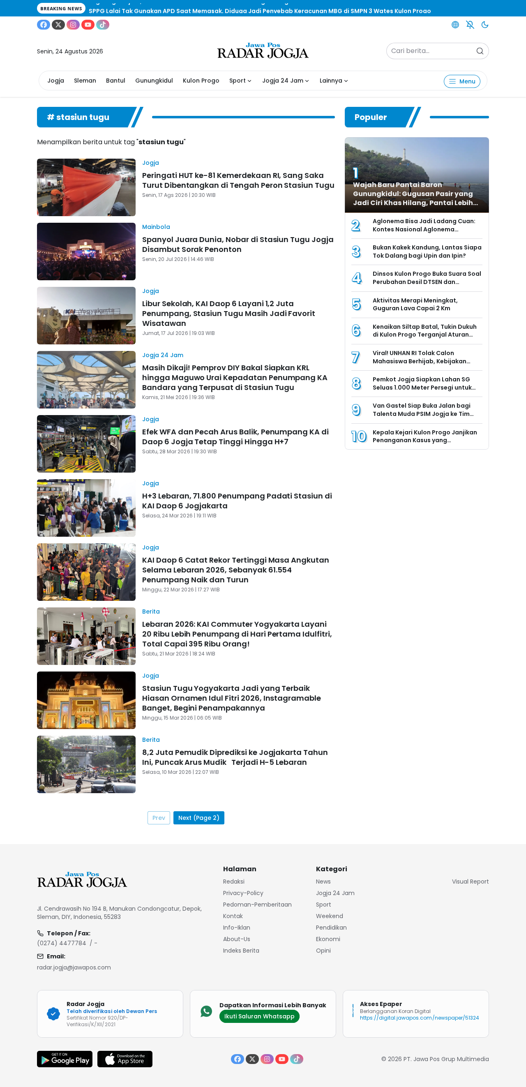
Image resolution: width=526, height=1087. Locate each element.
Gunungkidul (154, 80)
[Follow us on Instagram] (73, 25)
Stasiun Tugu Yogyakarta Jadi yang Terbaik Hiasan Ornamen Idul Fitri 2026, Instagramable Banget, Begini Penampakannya (231, 698)
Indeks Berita (241, 950)
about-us (236, 939)
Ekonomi (328, 939)
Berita (151, 611)
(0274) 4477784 (61, 943)
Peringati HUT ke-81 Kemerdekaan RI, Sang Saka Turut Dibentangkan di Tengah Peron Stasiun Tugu (238, 180)
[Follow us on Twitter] (58, 25)
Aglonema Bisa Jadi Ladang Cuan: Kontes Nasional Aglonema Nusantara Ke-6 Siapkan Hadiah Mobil (424, 233)
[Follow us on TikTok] (102, 25)
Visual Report (470, 881)
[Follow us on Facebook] (43, 25)
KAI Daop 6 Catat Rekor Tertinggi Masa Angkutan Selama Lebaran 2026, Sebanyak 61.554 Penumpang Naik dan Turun (235, 570)
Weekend (329, 916)
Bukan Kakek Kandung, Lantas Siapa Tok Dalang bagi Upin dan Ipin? (427, 251)
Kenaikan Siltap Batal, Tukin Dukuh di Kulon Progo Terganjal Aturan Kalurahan (425, 335)
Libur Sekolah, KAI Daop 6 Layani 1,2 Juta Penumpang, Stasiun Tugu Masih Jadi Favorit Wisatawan (228, 313)
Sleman (85, 80)
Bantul (115, 80)
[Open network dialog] (455, 24)
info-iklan (236, 927)
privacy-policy (243, 893)
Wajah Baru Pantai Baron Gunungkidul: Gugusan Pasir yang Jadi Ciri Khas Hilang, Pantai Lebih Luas (413, 198)
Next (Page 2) (198, 818)
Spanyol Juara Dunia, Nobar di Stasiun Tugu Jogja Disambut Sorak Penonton (238, 244)
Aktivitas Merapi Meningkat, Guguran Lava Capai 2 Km (415, 304)
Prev (158, 818)
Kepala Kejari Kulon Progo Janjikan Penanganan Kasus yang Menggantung (425, 440)
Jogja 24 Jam (282, 80)
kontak (233, 916)
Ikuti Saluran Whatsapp (259, 1016)
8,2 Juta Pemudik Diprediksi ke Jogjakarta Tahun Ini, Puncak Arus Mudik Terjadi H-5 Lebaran (235, 757)
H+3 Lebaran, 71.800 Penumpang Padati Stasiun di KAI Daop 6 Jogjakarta (237, 501)
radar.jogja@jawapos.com (74, 967)
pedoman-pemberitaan (257, 904)
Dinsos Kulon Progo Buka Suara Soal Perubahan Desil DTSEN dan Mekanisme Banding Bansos (427, 282)
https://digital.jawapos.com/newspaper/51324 (419, 1017)
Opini (323, 950)
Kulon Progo (201, 80)
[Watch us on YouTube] (88, 25)
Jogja (55, 80)
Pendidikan (331, 927)
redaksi (234, 881)
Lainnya (331, 80)
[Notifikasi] (470, 24)
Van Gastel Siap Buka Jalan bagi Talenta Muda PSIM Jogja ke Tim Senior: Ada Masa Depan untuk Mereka (422, 418)
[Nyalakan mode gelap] (485, 24)
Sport (237, 80)
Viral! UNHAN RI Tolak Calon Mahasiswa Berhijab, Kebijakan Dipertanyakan (419, 361)
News (323, 881)
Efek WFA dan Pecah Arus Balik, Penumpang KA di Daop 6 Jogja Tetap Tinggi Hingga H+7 (235, 437)
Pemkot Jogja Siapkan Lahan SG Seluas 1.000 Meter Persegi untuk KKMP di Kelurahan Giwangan (422, 387)
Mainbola (156, 227)
